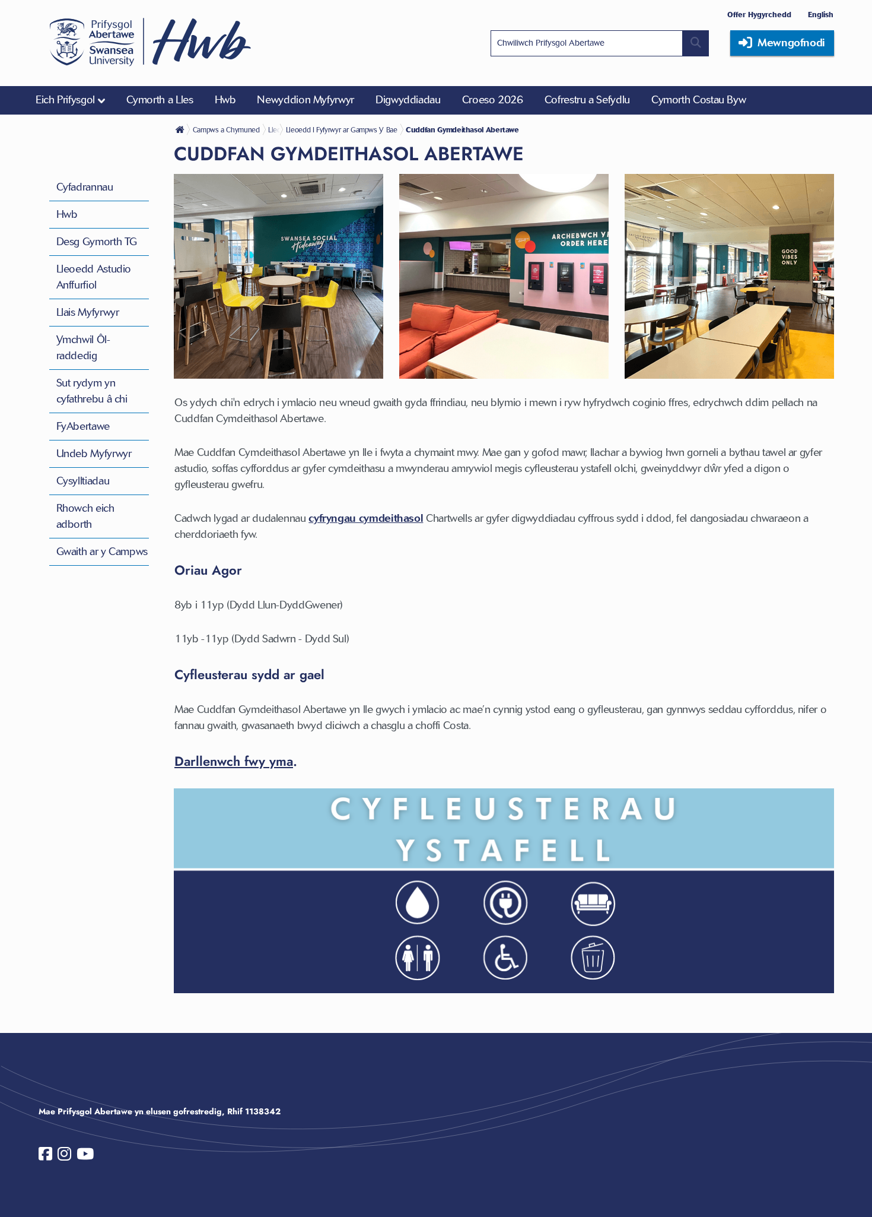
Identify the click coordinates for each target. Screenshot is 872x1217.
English (820, 14)
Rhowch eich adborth (85, 516)
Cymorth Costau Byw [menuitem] (698, 99)
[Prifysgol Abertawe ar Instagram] (64, 1156)
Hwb (67, 214)
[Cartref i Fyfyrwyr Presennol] (181, 129)
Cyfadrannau (84, 187)
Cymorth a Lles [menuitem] (159, 99)
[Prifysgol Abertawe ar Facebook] (45, 1156)
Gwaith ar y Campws (102, 551)
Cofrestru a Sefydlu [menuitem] (587, 99)
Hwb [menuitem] (225, 99)
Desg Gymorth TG (97, 241)
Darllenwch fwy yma (233, 761)
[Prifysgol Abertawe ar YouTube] (85, 1156)
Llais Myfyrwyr (87, 312)
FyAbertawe (83, 426)
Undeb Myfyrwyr (94, 453)
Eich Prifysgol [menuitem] (65, 99)
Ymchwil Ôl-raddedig (83, 347)
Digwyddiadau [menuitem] (408, 99)
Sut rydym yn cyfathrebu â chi (92, 390)
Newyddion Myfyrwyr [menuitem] (305, 99)
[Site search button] (696, 43)
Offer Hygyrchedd (759, 14)
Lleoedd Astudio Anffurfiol (94, 276)
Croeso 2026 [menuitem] (492, 99)
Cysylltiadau (83, 480)
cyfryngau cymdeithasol (365, 518)
